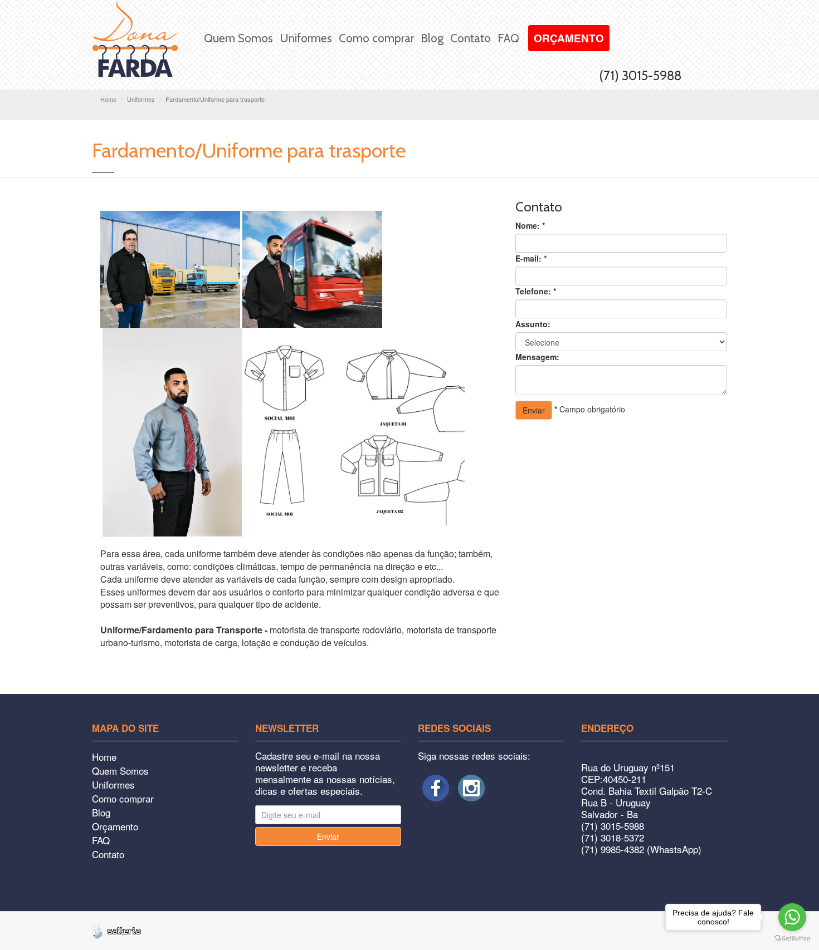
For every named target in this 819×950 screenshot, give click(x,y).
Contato (470, 38)
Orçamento (569, 38)
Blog (432, 38)
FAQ (508, 38)
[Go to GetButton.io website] (792, 938)
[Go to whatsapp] (792, 917)
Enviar (534, 410)
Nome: (530, 225)
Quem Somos (238, 38)
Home (108, 99)
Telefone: (535, 291)
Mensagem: (537, 356)
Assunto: (532, 323)
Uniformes (306, 38)
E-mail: (531, 258)
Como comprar (376, 38)
